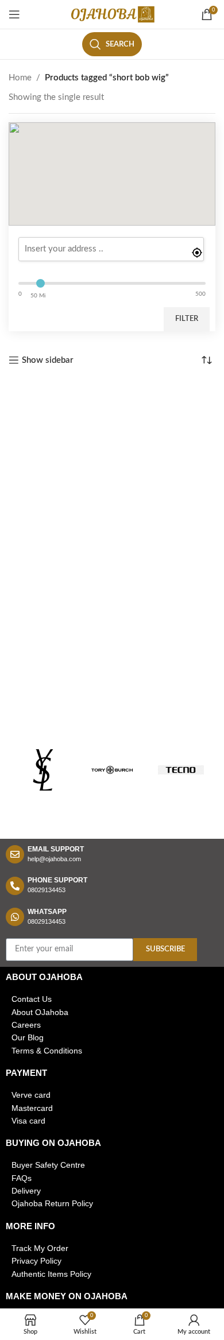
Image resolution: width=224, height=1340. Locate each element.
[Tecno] (180, 769)
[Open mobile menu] (14, 14)
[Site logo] (112, 14)
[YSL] (43, 769)
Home (20, 77)
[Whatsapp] (15, 917)
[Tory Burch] (112, 769)
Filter (186, 319)
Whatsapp (47, 912)
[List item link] (112, 999)
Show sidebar (48, 360)
